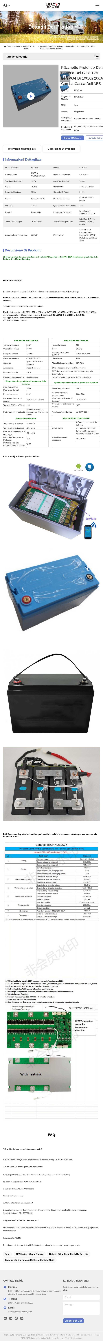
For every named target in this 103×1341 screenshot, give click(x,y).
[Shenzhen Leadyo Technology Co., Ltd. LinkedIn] (11, 1319)
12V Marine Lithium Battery (29, 1254)
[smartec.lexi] (22, 1319)
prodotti (17, 46)
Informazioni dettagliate (22, 149)
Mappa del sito (29, 1335)
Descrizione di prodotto (61, 149)
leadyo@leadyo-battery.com (20, 1312)
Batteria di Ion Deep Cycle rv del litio (68, 1254)
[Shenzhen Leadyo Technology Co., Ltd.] (52, 5)
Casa (9, 46)
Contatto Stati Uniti (73, 1321)
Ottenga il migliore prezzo (74, 138)
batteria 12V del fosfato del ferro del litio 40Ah (29, 1260)
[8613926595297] (16, 1319)
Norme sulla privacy (12, 1335)
